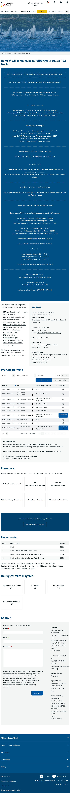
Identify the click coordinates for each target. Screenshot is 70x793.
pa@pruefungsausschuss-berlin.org (49, 333)
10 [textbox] (3, 433)
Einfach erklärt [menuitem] (63, 781)
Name (6, 629)
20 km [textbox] (59, 375)
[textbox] (7, 375)
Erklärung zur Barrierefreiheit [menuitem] (45, 781)
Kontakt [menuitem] (47, 776)
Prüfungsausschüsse (19, 53)
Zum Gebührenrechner (36, 524)
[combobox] (8, 375)
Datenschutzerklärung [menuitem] (9, 781)
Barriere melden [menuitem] (62, 776)
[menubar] (35, 755)
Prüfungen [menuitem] (41, 11)
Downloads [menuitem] (51, 11)
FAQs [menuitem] (60, 11)
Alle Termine (44, 380)
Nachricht (7, 647)
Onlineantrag (63, 414)
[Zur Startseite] (7, 5)
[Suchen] (67, 11)
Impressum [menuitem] (5, 786)
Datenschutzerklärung (17, 671)
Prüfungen (8, 53)
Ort (18, 386)
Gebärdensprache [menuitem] (62, 784)
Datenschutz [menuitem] (5, 776)
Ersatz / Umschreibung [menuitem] (28, 11)
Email (5, 638)
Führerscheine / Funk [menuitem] (11, 11)
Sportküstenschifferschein (14, 322)
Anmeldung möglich (60, 380)
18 (61, 433)
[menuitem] (47, 2)
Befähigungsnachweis (43, 386)
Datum (4, 386)
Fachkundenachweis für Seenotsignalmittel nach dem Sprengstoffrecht (13, 342)
